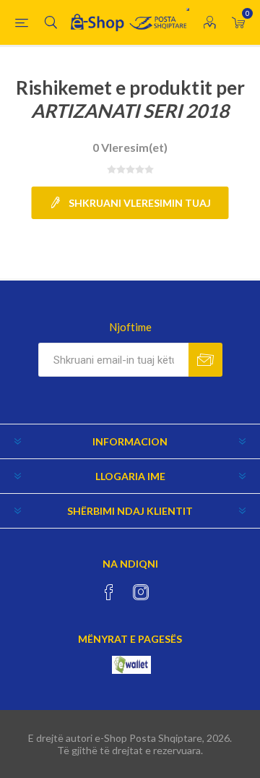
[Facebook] (109, 592)
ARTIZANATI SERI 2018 (130, 110)
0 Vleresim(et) (130, 147)
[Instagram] (140, 592)
